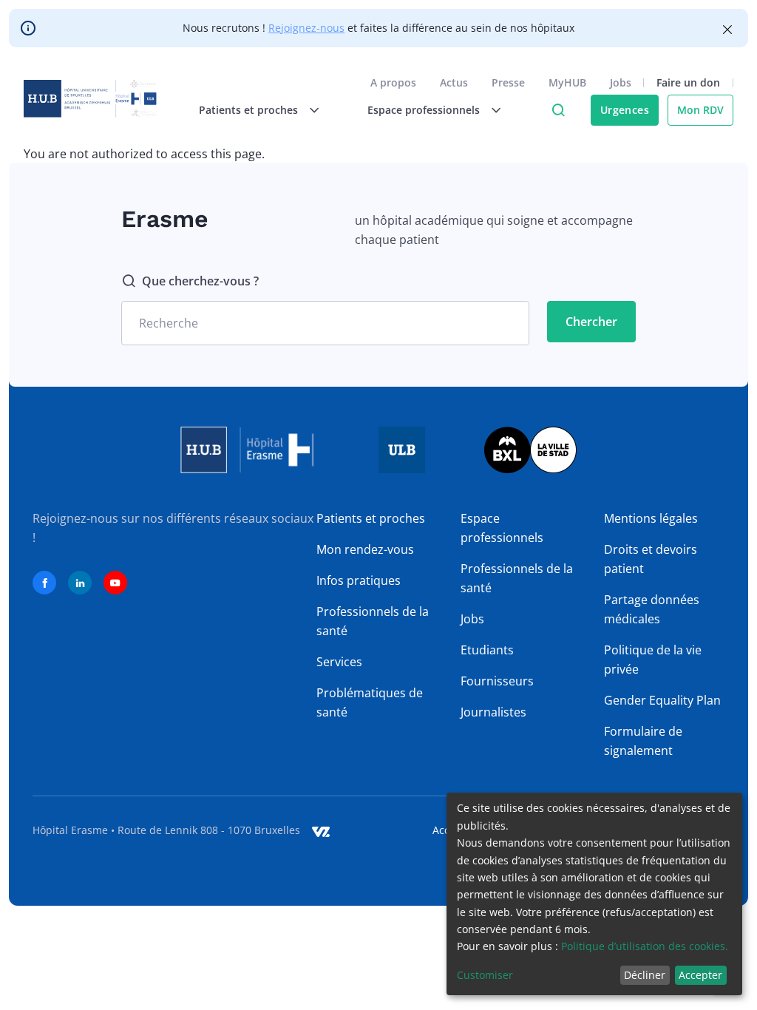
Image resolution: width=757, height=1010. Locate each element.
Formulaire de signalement (643, 741)
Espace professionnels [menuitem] (423, 110)
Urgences (624, 110)
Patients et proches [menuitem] (248, 110)
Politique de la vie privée (653, 659)
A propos (393, 82)
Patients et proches (370, 518)
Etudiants (487, 650)
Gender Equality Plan (662, 700)
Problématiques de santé (369, 702)
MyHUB (567, 82)
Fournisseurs (497, 681)
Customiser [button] (485, 975)
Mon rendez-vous (365, 549)
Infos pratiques (358, 580)
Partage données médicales (651, 609)
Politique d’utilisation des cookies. (644, 946)
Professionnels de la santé (372, 621)
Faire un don (688, 82)
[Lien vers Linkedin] (80, 582)
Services (339, 662)
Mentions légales (651, 518)
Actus (454, 82)
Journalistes (493, 712)
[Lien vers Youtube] (115, 582)
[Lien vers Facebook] (44, 582)
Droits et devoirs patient (650, 559)
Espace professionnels (502, 528)
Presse (508, 82)
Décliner (644, 975)
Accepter (700, 975)
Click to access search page (558, 110)
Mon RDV (700, 110)
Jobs (620, 82)
